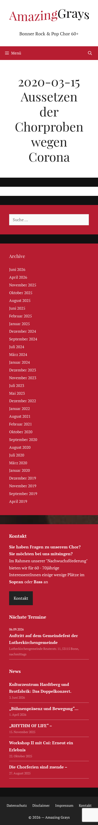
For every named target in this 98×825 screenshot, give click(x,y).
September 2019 (23, 493)
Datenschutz (17, 805)
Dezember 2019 (22, 478)
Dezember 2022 (22, 400)
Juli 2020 (16, 455)
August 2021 (20, 416)
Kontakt (21, 598)
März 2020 (18, 462)
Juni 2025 (17, 308)
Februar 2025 (20, 316)
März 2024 (18, 354)
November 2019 (22, 485)
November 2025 (22, 285)
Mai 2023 (17, 393)
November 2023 (22, 377)
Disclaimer (41, 805)
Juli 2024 (16, 346)
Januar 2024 (19, 362)
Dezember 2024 (22, 331)
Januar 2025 (19, 323)
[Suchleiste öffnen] (90, 53)
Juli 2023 (16, 385)
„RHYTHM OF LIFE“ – (30, 725)
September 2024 (23, 339)
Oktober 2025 (20, 292)
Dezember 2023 (22, 370)
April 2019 (18, 501)
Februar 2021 (20, 424)
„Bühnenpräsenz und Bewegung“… (43, 708)
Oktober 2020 (20, 431)
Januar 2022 (19, 408)
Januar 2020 (19, 470)
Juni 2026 (17, 269)
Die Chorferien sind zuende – (38, 767)
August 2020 (20, 447)
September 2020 (23, 439)
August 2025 (20, 300)
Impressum (64, 805)
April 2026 (18, 277)
